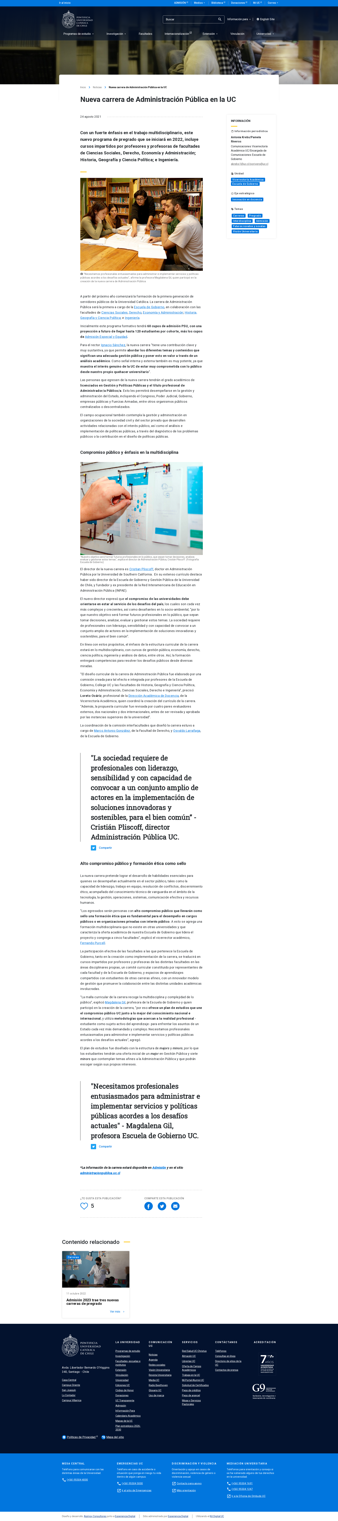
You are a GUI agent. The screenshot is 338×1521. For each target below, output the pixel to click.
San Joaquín (69, 1390)
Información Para (125, 1410)
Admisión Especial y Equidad (106, 337)
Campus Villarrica (71, 1400)
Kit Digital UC (217, 1516)
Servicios (190, 1342)
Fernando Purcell (92, 943)
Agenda (153, 1359)
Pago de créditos (191, 1390)
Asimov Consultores (95, 1516)
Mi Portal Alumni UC (193, 1380)
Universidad (122, 1380)
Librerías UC (188, 1361)
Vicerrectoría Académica (248, 179)
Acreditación (265, 1342)
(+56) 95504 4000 (77, 1479)
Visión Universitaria (245, 231)
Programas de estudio (127, 1351)
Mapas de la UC (124, 1420)
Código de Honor (124, 1390)
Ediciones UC (122, 1385)
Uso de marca (156, 1395)
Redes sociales (157, 1364)
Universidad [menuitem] (265, 33)
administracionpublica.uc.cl (100, 1173)
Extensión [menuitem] (210, 33)
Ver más (117, 1311)
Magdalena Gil (115, 1002)
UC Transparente (124, 1400)
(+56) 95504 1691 (242, 1483)
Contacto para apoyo (189, 1483)
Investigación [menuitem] (117, 33)
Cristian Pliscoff (141, 569)
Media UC (154, 1380)
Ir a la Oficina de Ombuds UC (248, 1496)
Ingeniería (132, 318)
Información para (239, 19)
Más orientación (186, 1490)
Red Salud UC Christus (194, 1351)
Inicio (83, 87)
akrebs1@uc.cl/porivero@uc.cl (249, 164)
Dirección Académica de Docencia (154, 696)
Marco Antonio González (112, 730)
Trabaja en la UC (191, 1375)
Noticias (97, 87)
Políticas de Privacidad (79, 1437)
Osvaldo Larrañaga (186, 730)
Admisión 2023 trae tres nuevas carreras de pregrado (92, 1301)
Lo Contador (69, 1395)
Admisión (180, 2)
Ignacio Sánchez (113, 345)
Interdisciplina (242, 221)
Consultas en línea (225, 1356)
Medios (200, 2)
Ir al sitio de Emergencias (137, 1490)
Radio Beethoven (158, 1385)
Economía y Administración (163, 312)
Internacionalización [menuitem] (177, 33)
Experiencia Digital (125, 1516)
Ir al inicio (65, 2)
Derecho (135, 312)
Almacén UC (189, 1356)
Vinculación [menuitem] (237, 33)
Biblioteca (217, 2)
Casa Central (69, 1380)
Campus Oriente (71, 1385)
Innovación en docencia (247, 199)
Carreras (238, 215)
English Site (265, 19)
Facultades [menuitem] (145, 33)
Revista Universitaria (160, 1375)
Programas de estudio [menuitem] (78, 33)
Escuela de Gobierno (149, 307)
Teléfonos (220, 1351)
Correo (273, 2)
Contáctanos (226, 1342)
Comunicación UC (160, 1344)
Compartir (105, 847)
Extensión (120, 1370)
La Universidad (127, 1342)
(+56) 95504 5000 (132, 1483)
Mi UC (256, 2)
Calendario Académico (128, 1415)
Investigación (122, 1356)
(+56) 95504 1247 (242, 1489)
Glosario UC (155, 1390)
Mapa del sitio (113, 1437)
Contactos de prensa (226, 1370)
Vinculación (121, 1375)
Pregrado (255, 215)
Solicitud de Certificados (195, 1385)
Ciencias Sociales (114, 312)
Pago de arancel (191, 1395)
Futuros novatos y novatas (249, 226)
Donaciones (238, 2)
